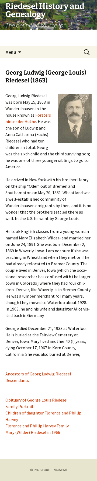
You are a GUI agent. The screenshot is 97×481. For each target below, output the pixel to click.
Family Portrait (19, 406)
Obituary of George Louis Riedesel (36, 400)
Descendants (17, 380)
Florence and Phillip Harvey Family (37, 425)
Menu (10, 52)
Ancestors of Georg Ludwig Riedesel (38, 374)
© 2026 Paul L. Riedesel (48, 470)
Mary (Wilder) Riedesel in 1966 (32, 432)
